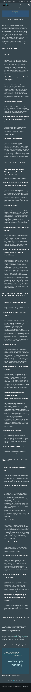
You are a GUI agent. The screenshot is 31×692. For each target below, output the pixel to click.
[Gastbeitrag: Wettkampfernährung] (15, 661)
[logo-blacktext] (6, 4)
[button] (19, 5)
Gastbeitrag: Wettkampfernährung (11, 675)
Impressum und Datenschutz (23, 686)
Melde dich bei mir (12, 629)
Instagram (24, 636)
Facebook (16, 636)
